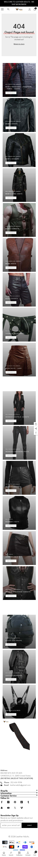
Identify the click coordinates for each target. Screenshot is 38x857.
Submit (29, 825)
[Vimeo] (21, 807)
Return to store (19, 44)
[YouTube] (8, 807)
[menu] (2, 9)
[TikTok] (21, 802)
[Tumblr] (28, 802)
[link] (11, 854)
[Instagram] (8, 802)
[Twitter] (15, 807)
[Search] (8, 9)
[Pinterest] (15, 802)
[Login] (29, 9)
